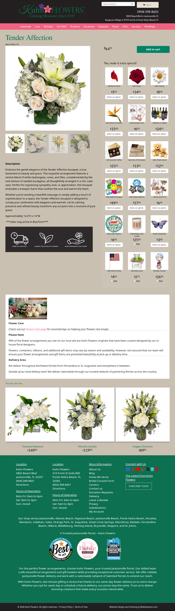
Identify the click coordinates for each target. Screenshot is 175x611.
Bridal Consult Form (101, 481)
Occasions (89, 26)
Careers (94, 484)
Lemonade (25, 26)
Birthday (48, 26)
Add (137, 244)
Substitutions (97, 507)
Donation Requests (101, 492)
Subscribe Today (139, 486)
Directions (22, 484)
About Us (95, 469)
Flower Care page (36, 329)
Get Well (61, 26)
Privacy (93, 504)
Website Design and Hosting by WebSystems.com (133, 606)
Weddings (149, 26)
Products (75, 26)
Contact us (95, 488)
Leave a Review (98, 500)
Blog (92, 473)
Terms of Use (81, 606)
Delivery (94, 496)
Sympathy (103, 26)
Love (37, 26)
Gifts (125, 26)
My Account (96, 511)
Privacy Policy (66, 606)
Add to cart (153, 49)
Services (136, 26)
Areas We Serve (99, 477)
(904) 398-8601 (148, 11)
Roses (115, 26)
